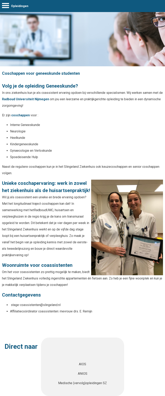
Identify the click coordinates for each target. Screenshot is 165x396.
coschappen (21, 115)
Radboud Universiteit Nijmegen (26, 99)
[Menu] (5, 6)
